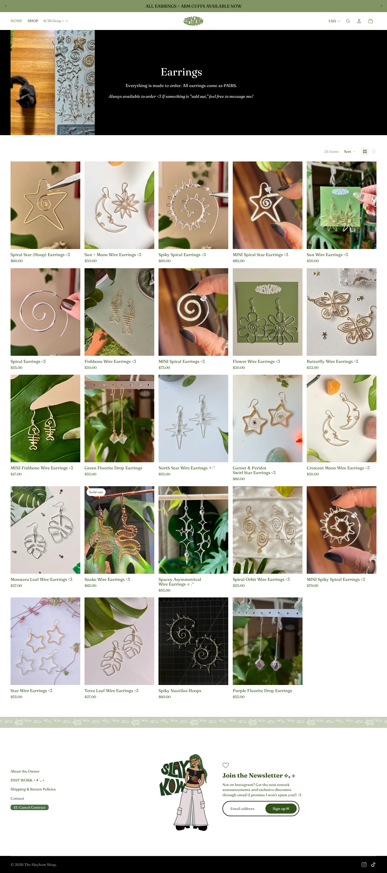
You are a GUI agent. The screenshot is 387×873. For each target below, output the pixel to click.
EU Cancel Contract (30, 807)
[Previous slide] (6, 6)
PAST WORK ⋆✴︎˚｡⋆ (27, 780)
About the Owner (25, 771)
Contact (17, 798)
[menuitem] (16, 21)
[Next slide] (381, 6)
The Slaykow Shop (40, 864)
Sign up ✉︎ (281, 808)
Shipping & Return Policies (33, 789)
